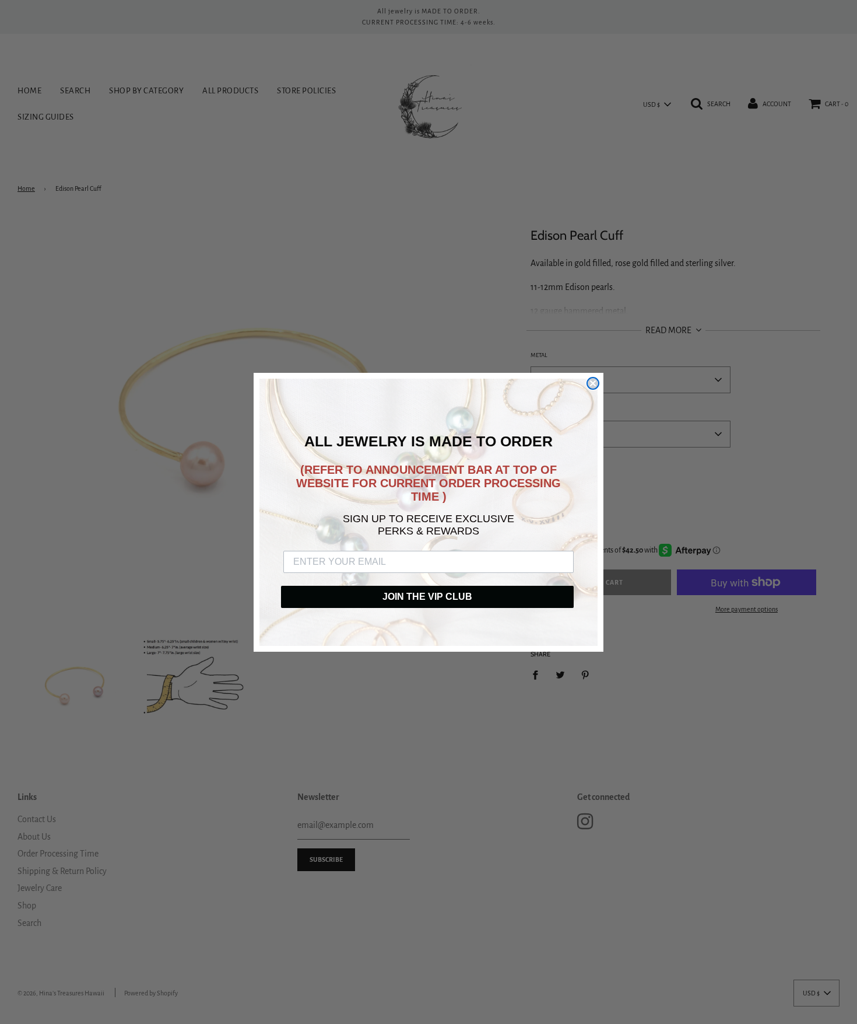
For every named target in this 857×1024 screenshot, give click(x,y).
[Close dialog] (593, 383)
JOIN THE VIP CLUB (427, 597)
